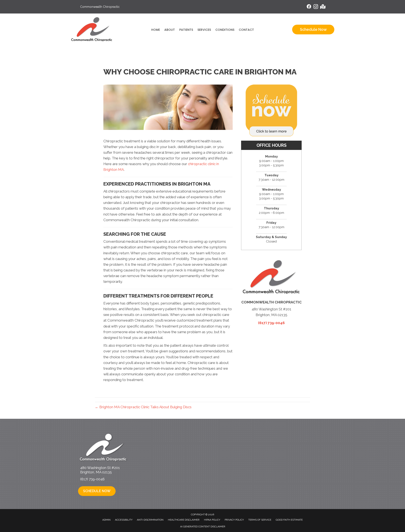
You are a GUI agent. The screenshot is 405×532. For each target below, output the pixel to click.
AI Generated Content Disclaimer (202, 526)
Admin (106, 519)
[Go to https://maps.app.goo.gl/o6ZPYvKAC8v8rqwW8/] (322, 7)
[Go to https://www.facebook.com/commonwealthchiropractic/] (309, 7)
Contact (246, 30)
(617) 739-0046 (271, 323)
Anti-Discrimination (150, 519)
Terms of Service (259, 519)
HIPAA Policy (212, 519)
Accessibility (123, 519)
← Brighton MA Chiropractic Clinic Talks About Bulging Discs (143, 407)
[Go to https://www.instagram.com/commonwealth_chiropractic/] (315, 7)
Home (155, 30)
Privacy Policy (234, 519)
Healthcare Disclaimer (184, 519)
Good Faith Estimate (289, 519)
